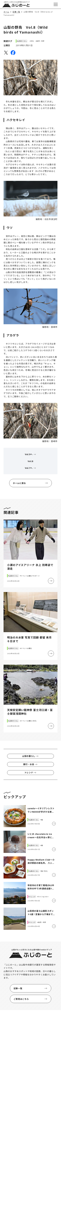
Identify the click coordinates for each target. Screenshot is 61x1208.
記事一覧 (18, 988)
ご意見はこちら (21, 999)
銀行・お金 (28, 764)
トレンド (28, 772)
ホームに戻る (19, 483)
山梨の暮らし (28, 756)
